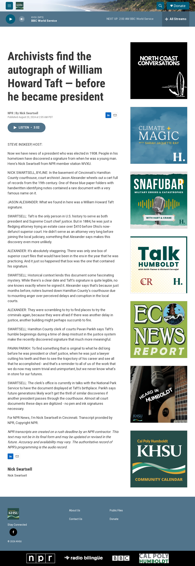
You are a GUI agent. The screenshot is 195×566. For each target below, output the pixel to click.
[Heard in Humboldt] (158, 394)
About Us (74, 510)
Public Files (116, 510)
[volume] (22, 19)
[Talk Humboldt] (158, 264)
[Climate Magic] (158, 135)
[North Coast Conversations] (158, 70)
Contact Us (75, 519)
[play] (10, 19)
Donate (179, 6)
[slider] (28, 19)
